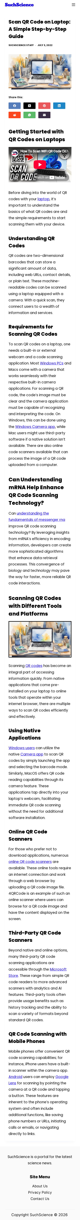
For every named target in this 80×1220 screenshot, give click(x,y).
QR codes (33, 665)
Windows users (22, 747)
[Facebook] (15, 105)
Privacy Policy (40, 1192)
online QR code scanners (30, 861)
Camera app (31, 754)
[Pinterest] (44, 105)
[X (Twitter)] (29, 105)
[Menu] (73, 4)
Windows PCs (51, 363)
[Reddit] (15, 115)
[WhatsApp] (29, 115)
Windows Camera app (35, 426)
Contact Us (40, 1199)
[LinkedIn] (59, 105)
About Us (40, 1186)
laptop (43, 199)
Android (15, 1076)
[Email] (44, 115)
